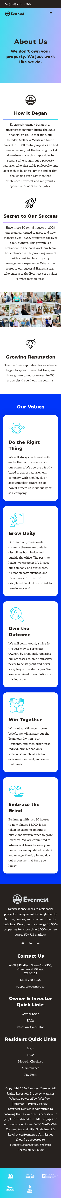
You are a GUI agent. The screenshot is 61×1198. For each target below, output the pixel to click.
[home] (15, 13)
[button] (51, 13)
